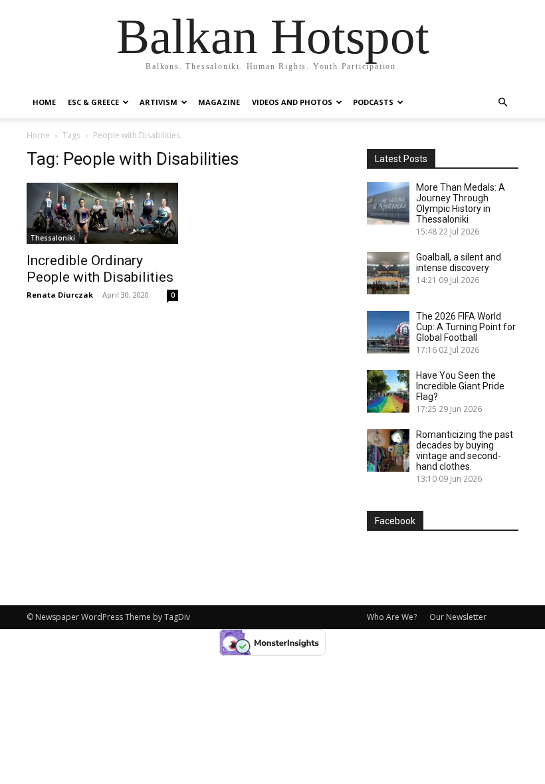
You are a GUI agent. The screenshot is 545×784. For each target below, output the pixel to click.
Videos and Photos (292, 102)
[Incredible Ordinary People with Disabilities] (102, 213)
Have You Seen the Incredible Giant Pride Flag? (460, 386)
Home (44, 102)
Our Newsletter (458, 617)
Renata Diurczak (60, 295)
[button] (502, 102)
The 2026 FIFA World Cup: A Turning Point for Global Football (466, 327)
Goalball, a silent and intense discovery (458, 262)
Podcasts (373, 102)
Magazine (219, 102)
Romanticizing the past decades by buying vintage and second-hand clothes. (464, 450)
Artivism (158, 102)
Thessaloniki (53, 238)
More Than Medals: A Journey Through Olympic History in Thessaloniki (460, 203)
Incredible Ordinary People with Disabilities (100, 268)
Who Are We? (392, 617)
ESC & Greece (93, 102)
